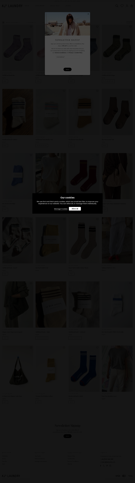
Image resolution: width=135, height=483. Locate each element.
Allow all (75, 209)
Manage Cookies (61, 209)
